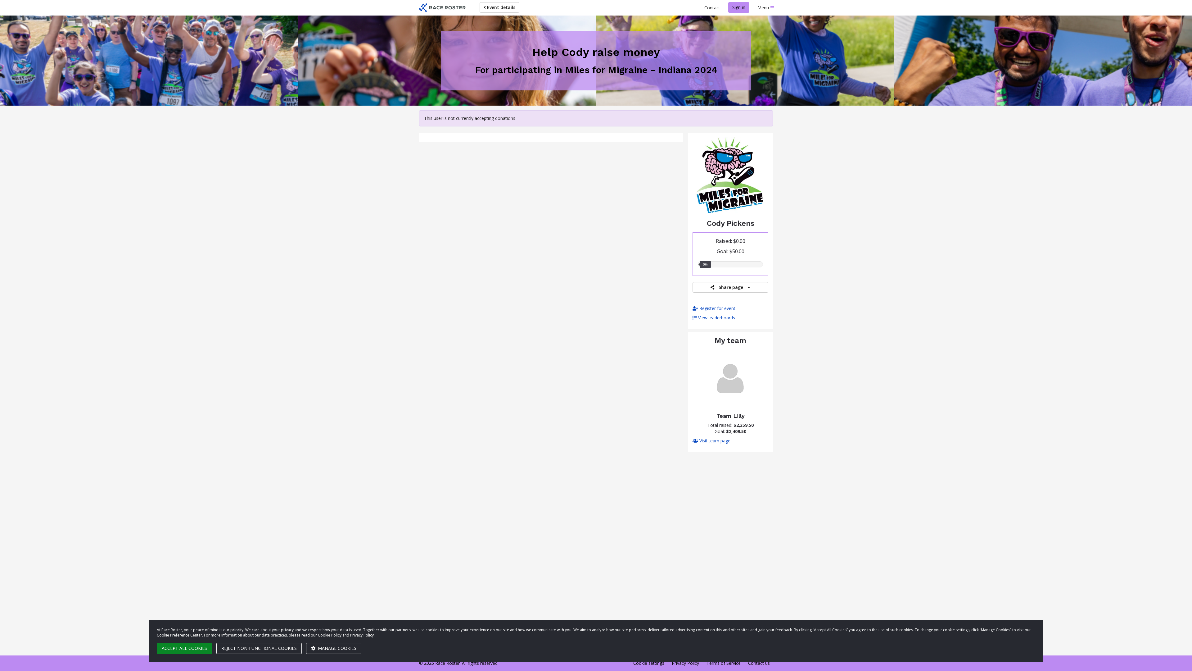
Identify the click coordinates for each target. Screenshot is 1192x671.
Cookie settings (648, 663)
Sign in (738, 7)
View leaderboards (716, 318)
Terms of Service (724, 663)
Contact (712, 8)
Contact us (759, 663)
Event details (500, 7)
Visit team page (714, 441)
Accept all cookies (184, 648)
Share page (730, 287)
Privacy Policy (685, 663)
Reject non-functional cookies (259, 648)
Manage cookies (336, 648)
